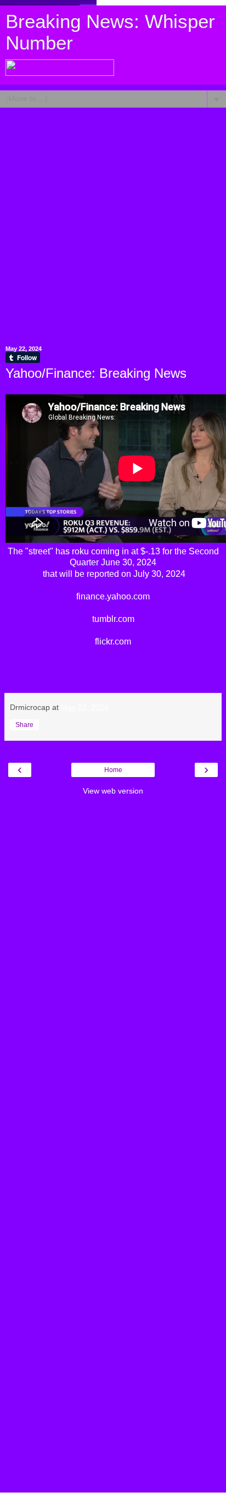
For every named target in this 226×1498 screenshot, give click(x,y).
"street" (39, 551)
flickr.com (113, 641)
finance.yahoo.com (113, 596)
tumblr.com (113, 619)
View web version (113, 790)
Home (113, 770)
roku (80, 551)
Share (24, 725)
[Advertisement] (113, 221)
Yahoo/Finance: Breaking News (96, 373)
